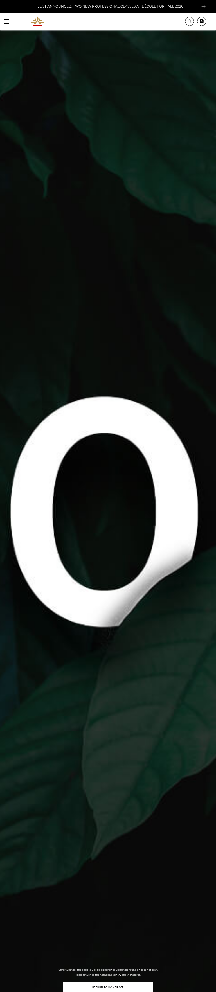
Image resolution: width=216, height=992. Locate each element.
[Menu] (6, 21)
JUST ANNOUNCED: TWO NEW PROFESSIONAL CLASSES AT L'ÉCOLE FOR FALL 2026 (110, 6)
